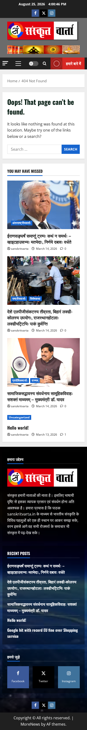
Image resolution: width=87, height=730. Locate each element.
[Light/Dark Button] (33, 63)
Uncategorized (19, 417)
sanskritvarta (20, 249)
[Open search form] (44, 63)
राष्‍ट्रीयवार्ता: (19, 299)
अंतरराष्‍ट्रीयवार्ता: (21, 223)
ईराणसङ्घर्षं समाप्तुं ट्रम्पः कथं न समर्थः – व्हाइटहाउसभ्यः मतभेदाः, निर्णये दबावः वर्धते (39, 238)
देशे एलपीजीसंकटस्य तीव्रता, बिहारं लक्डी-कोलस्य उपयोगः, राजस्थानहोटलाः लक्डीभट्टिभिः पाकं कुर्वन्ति (39, 317)
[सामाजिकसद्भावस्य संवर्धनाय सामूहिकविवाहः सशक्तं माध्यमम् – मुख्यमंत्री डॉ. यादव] (43, 362)
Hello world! (18, 427)
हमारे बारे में (73, 63)
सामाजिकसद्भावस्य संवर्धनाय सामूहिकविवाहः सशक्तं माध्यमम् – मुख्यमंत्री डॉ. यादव (40, 396)
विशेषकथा (35, 299)
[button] (5, 63)
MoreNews (30, 724)
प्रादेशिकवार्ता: (20, 380)
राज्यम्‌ (35, 380)
